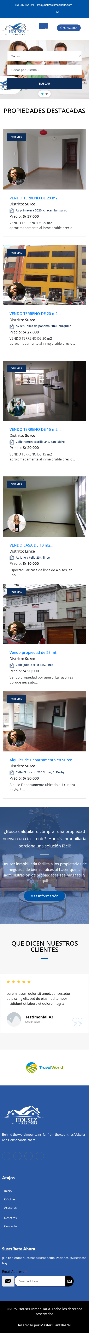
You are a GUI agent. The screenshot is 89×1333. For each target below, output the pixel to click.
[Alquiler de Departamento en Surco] (44, 721)
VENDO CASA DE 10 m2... (31, 545)
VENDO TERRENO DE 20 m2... (35, 313)
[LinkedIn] (51, 12)
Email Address (14, 1271)
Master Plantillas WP (56, 1325)
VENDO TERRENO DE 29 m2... (35, 197)
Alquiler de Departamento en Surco (41, 759)
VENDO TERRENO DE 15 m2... (35, 429)
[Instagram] (58, 12)
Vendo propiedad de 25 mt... (35, 652)
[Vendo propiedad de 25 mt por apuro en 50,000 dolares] (44, 613)
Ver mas (16, 137)
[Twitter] (44, 12)
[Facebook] (37, 12)
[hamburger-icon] (43, 26)
